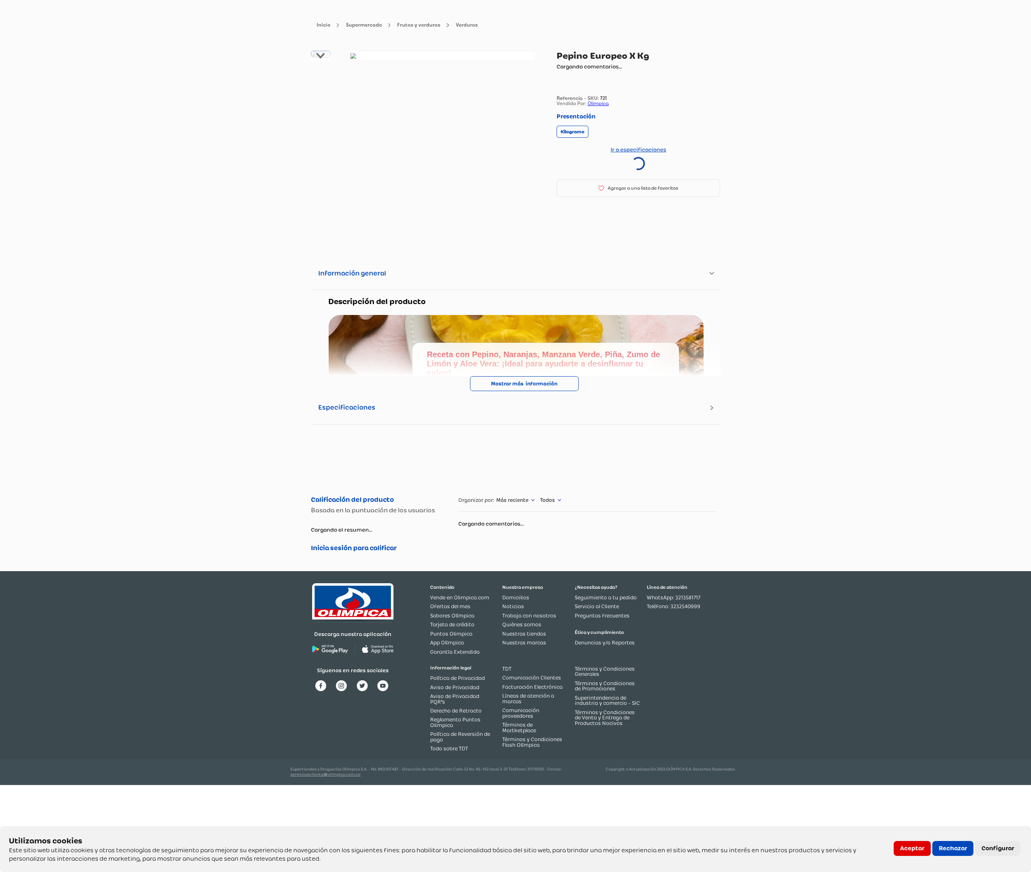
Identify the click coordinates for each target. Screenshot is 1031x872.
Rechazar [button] (953, 848)
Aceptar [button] (912, 848)
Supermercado (364, 25)
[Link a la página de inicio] (323, 25)
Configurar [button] (997, 848)
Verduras (467, 25)
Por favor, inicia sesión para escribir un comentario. (376, 548)
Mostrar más (507, 384)
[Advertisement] (515, 459)
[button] (572, 132)
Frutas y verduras (418, 25)
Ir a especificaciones (638, 149)
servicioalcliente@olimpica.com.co (325, 774)
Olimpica (598, 103)
